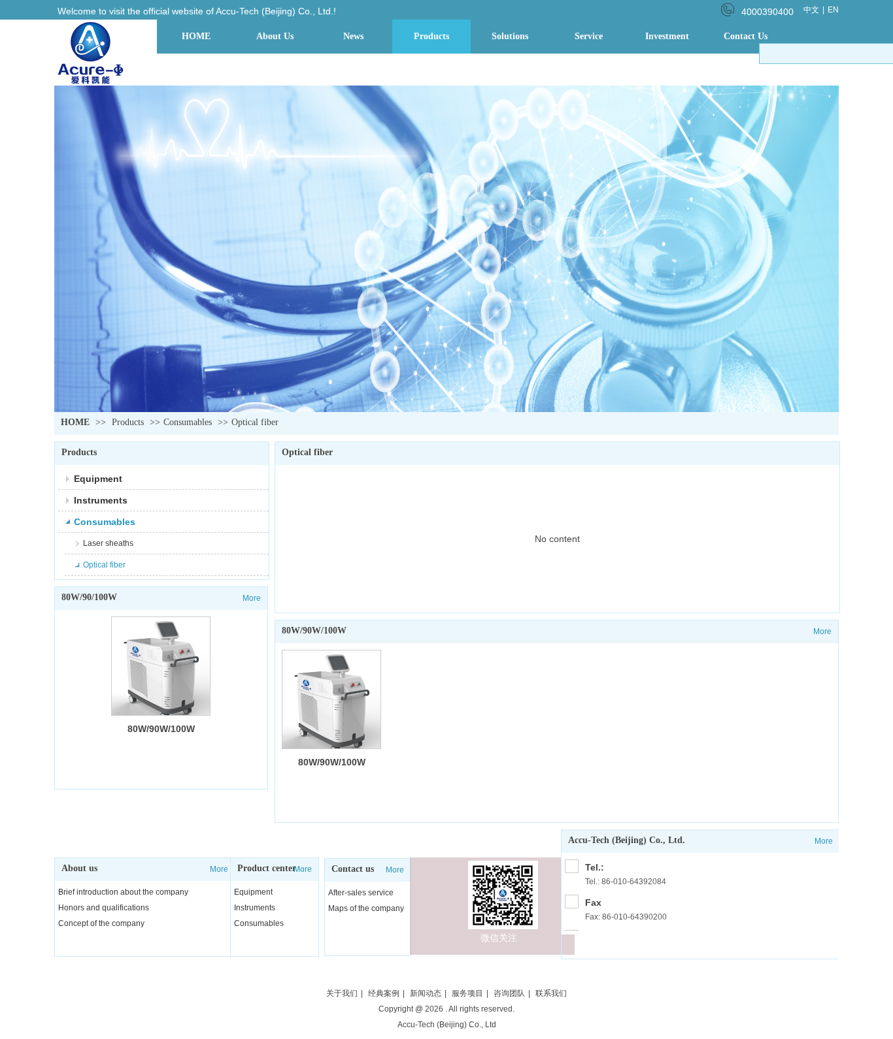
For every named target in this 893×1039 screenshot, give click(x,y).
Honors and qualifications (103, 907)
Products (128, 422)
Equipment (253, 892)
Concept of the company (101, 923)
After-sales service (361, 892)
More (219, 869)
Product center (266, 868)
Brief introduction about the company (123, 892)
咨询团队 (509, 993)
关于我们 (342, 993)
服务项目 (467, 993)
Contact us (352, 869)
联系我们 (551, 993)
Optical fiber (254, 422)
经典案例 (383, 993)
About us (79, 868)
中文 (811, 9)
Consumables (187, 422)
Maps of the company (366, 908)
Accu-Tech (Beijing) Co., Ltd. (626, 840)
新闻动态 (425, 993)
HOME (75, 422)
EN (833, 9)
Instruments (254, 907)
